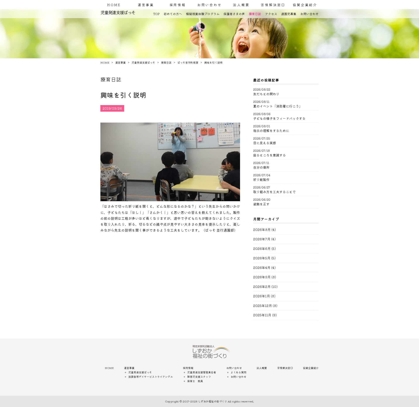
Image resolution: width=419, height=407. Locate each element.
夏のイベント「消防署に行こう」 (277, 106)
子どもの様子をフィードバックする (279, 118)
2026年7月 (261, 239)
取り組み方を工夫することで (274, 192)
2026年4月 (261, 267)
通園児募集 (288, 14)
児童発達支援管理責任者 (201, 372)
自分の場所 (261, 167)
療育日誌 (255, 14)
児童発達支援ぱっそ (140, 372)
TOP (156, 14)
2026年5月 (261, 258)
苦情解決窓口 (273, 4)
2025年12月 (262, 305)
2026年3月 (262, 277)
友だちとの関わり (266, 94)
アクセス (271, 14)
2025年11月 (262, 315)
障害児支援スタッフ (199, 376)
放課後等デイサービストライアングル (150, 376)
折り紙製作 (261, 180)
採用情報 (178, 4)
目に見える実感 (264, 143)
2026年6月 (262, 248)
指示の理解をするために (271, 131)
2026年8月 (262, 229)
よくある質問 (238, 372)
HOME (114, 4)
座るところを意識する (269, 155)
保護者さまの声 (234, 14)
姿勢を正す (261, 204)
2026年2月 (262, 286)
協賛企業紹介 (305, 4)
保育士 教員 (195, 381)
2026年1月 (261, 296)
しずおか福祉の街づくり (212, 401)
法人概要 (241, 4)
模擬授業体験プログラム (203, 14)
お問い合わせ (209, 4)
